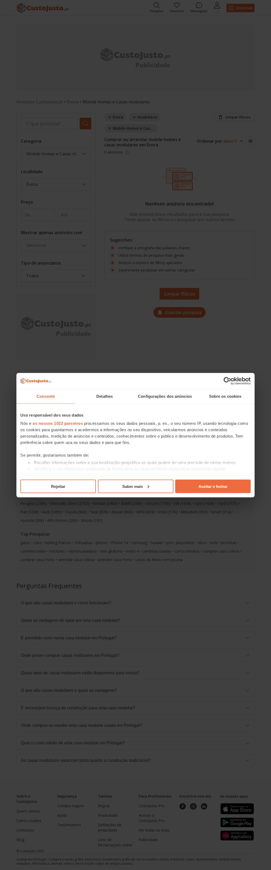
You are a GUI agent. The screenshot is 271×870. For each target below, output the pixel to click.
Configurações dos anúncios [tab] (165, 396)
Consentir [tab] (46, 396)
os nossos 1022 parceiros (58, 423)
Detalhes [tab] (104, 396)
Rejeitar (58, 486)
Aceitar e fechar (213, 486)
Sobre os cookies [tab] (225, 396)
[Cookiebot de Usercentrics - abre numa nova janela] (227, 381)
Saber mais (132, 486)
